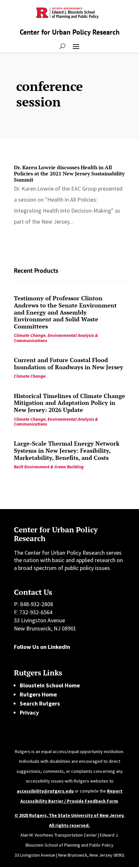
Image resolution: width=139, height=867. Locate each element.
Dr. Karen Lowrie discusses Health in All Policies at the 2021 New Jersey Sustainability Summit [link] (69, 173)
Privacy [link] (29, 712)
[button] (76, 46)
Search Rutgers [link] (40, 703)
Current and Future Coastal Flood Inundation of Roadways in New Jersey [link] (68, 363)
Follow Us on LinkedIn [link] (42, 646)
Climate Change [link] (30, 335)
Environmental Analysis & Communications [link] (56, 337)
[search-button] (62, 46)
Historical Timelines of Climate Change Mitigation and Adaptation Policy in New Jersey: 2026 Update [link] (69, 403)
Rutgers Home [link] (38, 694)
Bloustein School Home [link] (50, 685)
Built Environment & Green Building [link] (49, 467)
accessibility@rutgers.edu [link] (45, 791)
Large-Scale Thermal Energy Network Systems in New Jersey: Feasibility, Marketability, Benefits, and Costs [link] (67, 450)
